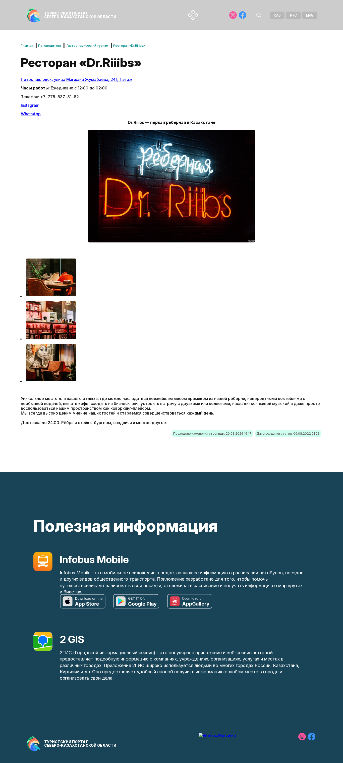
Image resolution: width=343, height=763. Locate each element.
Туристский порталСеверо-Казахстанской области (80, 15)
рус (293, 15)
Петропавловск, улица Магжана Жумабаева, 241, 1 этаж (76, 79)
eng (310, 15)
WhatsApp (31, 113)
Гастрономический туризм (87, 45)
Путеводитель (50, 45)
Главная (27, 45)
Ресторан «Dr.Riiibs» (129, 45)
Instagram (30, 105)
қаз (277, 15)
